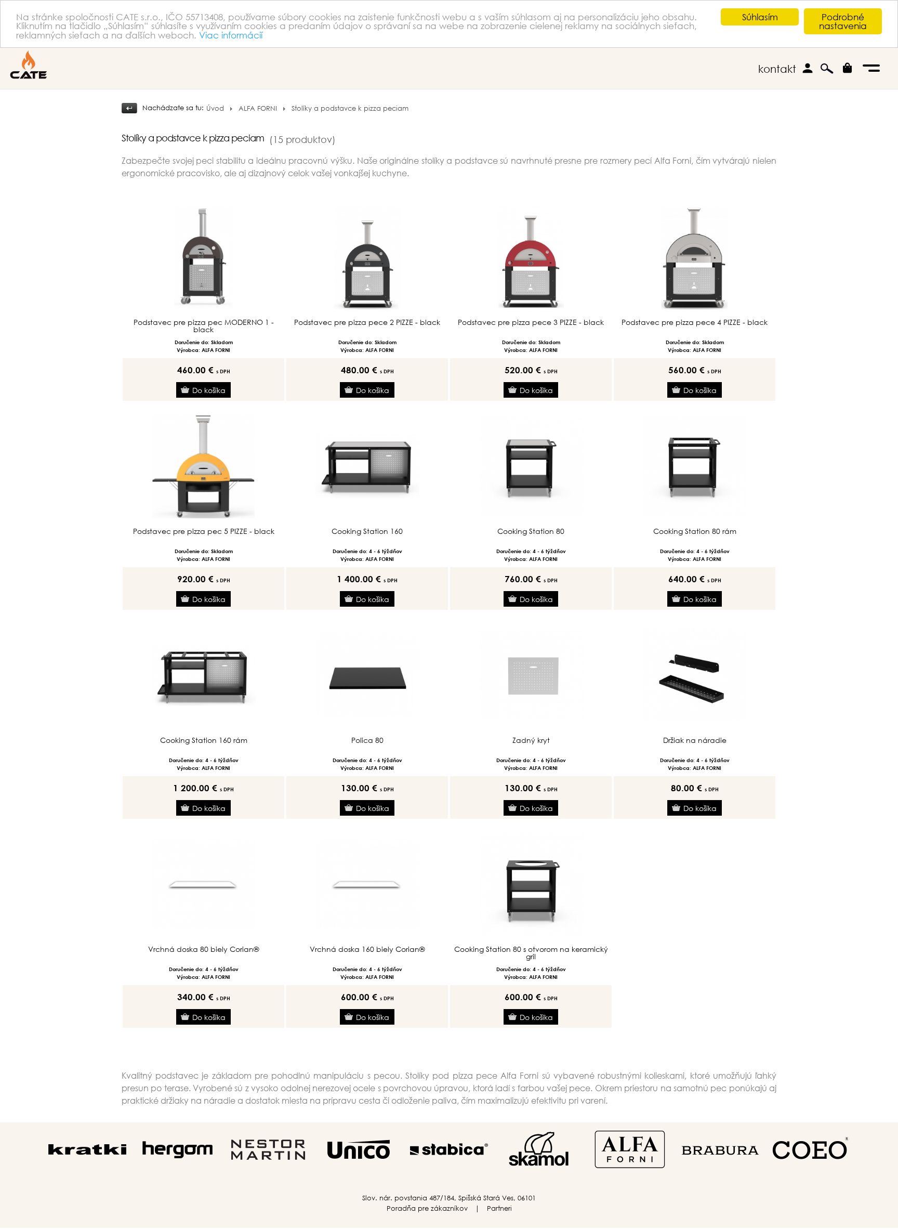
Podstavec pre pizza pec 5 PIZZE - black (203, 531)
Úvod (215, 108)
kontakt (777, 69)
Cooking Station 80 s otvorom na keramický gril (531, 953)
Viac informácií (230, 35)
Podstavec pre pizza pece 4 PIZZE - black (695, 322)
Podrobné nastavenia (843, 21)
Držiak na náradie (695, 740)
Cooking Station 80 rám (694, 531)
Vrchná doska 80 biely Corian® (203, 949)
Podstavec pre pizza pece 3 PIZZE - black (531, 322)
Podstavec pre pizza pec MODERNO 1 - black (204, 326)
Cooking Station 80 (530, 531)
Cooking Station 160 (367, 531)
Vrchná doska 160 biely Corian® (367, 949)
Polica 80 (367, 740)
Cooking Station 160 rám (203, 740)
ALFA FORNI (258, 108)
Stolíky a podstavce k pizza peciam (350, 108)
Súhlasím (760, 16)
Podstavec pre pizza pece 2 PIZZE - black (367, 322)
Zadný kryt (531, 740)
